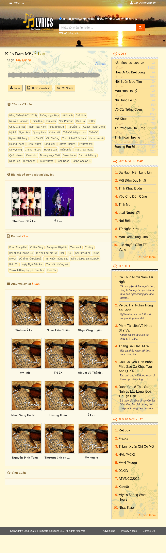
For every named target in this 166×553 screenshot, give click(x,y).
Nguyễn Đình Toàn (25, 457)
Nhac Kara (126, 507)
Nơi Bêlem (126, 220)
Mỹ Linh (132, 142)
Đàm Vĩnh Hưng (88, 155)
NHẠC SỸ (118, 19)
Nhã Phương (66, 121)
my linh (25, 372)
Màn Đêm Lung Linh (133, 237)
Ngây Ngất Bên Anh (32, 264)
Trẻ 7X (58, 372)
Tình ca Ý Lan (24, 330)
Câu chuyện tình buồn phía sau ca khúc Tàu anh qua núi (136, 366)
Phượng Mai (86, 144)
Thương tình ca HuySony (58, 457)
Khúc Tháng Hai (18, 247)
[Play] (12, 64)
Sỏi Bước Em (82, 253)
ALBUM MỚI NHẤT (130, 419)
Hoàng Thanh (16, 144)
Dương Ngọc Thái (50, 155)
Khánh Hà (54, 132)
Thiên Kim (37, 121)
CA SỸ (104, 19)
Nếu (70, 253)
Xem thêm (149, 256)
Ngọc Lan (14, 161)
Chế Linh (81, 115)
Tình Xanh (76, 247)
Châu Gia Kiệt (17, 126)
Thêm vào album (40, 88)
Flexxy (123, 438)
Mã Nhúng (67, 88)
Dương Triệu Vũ (67, 144)
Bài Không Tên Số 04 (21, 253)
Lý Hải (91, 121)
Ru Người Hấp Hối (57, 247)
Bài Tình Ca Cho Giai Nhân (134, 63)
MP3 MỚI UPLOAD (130, 161)
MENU (17, 3)
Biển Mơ (14, 264)
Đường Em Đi (125, 146)
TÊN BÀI (77, 19)
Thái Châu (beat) (83, 149)
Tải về (17, 88)
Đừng (96, 253)
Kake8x (124, 486)
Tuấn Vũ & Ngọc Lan (74, 132)
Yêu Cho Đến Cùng (133, 196)
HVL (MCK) (127, 454)
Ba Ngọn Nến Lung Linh (136, 172)
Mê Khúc (121, 119)
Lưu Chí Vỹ (37, 138)
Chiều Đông (37, 247)
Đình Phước (34, 144)
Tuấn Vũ (93, 132)
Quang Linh (39, 132)
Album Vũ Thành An (91, 372)
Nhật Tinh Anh (57, 126)
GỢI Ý (122, 53)
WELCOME (144, 3)
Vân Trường (52, 138)
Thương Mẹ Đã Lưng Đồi (133, 128)
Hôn (62, 253)
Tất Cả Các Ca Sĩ (81, 161)
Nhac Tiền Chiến (58, 330)
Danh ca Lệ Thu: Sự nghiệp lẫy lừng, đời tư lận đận (135, 391)
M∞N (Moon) (128, 462)
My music (91, 457)
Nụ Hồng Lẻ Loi (126, 100)
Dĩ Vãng (89, 247)
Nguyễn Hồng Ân (18, 121)
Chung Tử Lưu (33, 149)
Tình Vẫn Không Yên (57, 264)
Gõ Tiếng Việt (71, 33)
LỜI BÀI (90, 19)
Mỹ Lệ (12, 132)
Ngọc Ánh (24, 132)
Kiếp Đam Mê (18, 53)
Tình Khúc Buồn (130, 188)
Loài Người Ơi (129, 212)
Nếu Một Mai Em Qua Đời (85, 258)
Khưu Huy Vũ (96, 138)
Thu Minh (51, 121)
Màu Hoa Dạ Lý (126, 91)
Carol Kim (31, 155)
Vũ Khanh (67, 115)
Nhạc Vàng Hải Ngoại (24, 415)
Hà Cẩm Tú (74, 126)
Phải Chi (51, 270)
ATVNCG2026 (129, 478)
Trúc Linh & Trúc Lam (74, 138)
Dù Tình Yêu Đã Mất (30, 258)
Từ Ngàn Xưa (129, 229)
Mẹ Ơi (12, 258)
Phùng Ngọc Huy (49, 115)
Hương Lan (50, 149)
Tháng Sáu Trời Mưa (134, 346)
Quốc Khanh (16, 155)
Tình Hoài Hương (127, 137)
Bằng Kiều (49, 144)
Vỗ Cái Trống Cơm (128, 109)
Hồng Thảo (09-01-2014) (23, 115)
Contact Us (149, 531)
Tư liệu (124, 266)
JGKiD (123, 470)
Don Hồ (80, 121)
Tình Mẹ (124, 204)
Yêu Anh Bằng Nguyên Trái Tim (26, 270)
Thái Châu (65, 149)
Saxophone (69, 155)
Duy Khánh (29, 161)
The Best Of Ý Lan (24, 221)
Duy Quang (23, 59)
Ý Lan (39, 53)
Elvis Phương (45, 161)
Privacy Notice (129, 531)
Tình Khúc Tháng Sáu (56, 258)
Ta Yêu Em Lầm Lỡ (46, 253)
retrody (124, 430)
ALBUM (133, 19)
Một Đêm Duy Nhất (132, 180)
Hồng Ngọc (62, 161)
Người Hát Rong (18, 138)
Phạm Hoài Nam (37, 126)
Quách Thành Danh (94, 126)
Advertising (109, 531)
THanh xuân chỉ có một (136, 446)
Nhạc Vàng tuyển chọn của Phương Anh (91, 330)
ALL (64, 19)
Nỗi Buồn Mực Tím (128, 81)
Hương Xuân (58, 415)
